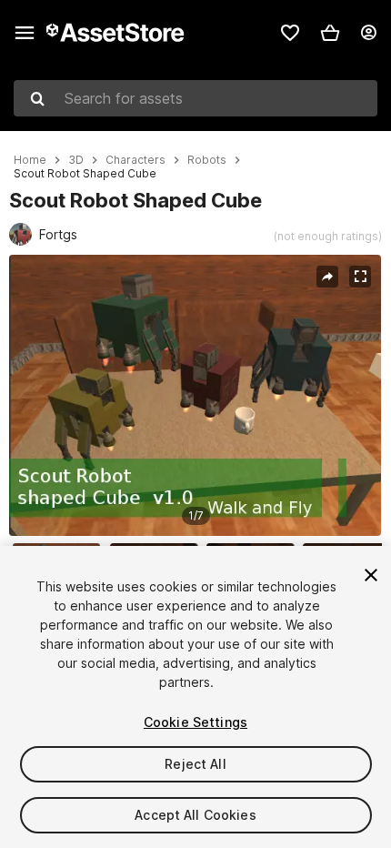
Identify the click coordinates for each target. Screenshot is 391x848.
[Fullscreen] (360, 277)
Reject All (195, 764)
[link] (290, 33)
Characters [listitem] (135, 160)
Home (30, 160)
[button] (330, 33)
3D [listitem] (76, 160)
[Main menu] (24, 33)
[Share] (327, 277)
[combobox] (195, 98)
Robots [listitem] (206, 160)
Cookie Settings (195, 722)
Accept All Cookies (195, 815)
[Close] (371, 575)
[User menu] (368, 33)
